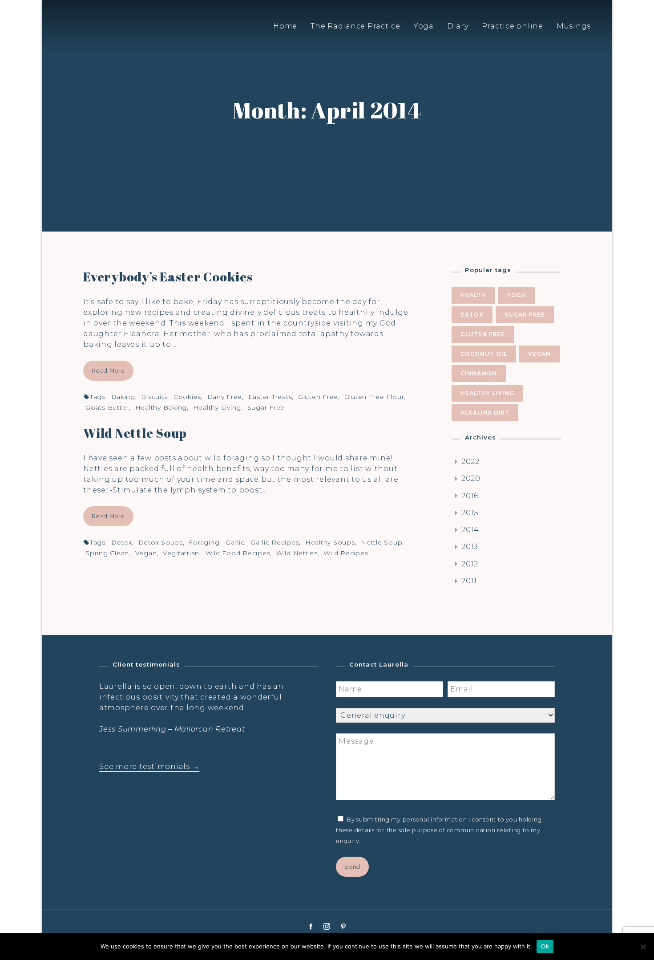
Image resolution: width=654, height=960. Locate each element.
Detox (121, 542)
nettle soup (381, 542)
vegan (146, 553)
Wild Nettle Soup (135, 432)
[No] (642, 946)
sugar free (266, 407)
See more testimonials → (149, 766)
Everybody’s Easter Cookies (168, 276)
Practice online (512, 26)
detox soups (160, 542)
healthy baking (161, 407)
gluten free (318, 397)
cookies (187, 397)
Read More (108, 370)
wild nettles (297, 553)
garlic (235, 542)
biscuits (154, 397)
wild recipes (345, 553)
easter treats (270, 397)
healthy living (217, 407)
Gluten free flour (374, 397)
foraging (204, 542)
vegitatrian (181, 553)
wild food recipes (238, 553)
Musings (574, 26)
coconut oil (483, 353)
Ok (545, 946)
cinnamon (478, 373)
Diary (457, 26)
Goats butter (107, 407)
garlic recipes (274, 542)
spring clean (107, 553)
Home (285, 26)
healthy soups (330, 542)
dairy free (224, 397)
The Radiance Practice (355, 26)
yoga (516, 295)
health (473, 295)
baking (123, 397)
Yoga (424, 26)
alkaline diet (484, 412)
